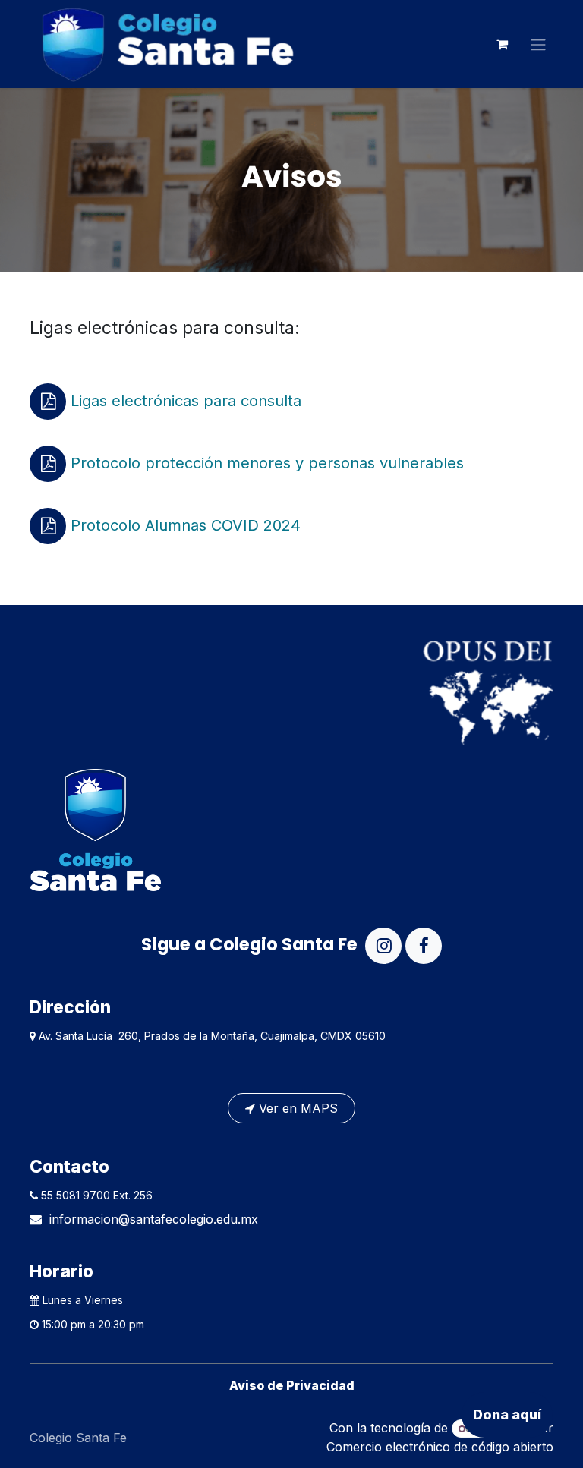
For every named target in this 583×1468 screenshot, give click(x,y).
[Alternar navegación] (538, 44)
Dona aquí (507, 1414)
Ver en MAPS (296, 1108)
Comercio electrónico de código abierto (439, 1446)
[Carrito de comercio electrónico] (502, 44)
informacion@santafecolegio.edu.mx (153, 1219)
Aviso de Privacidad (292, 1385)
